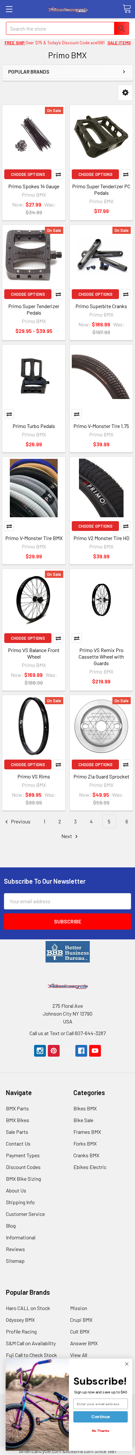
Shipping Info (20, 1202)
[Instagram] (40, 1051)
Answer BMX (84, 1343)
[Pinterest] (54, 1051)
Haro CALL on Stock (28, 1308)
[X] (67, 1051)
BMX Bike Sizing (23, 1179)
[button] (125, 93)
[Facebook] (81, 1051)
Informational (20, 1237)
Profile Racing (21, 1331)
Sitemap (15, 1261)
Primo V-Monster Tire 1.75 (101, 426)
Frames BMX (87, 1132)
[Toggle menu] (9, 9)
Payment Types (23, 1155)
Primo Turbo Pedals (33, 426)
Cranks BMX (86, 1155)
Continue (99, 1416)
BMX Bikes (17, 1120)
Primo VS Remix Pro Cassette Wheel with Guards (101, 656)
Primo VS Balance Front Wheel (34, 653)
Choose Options (28, 174)
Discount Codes (23, 1167)
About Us (16, 1190)
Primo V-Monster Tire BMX (34, 538)
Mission (78, 1308)
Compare (58, 174)
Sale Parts (17, 1132)
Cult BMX (79, 1331)
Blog (11, 1225)
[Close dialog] (125, 1364)
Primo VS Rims (33, 776)
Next (67, 836)
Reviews (15, 1249)
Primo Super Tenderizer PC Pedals (101, 189)
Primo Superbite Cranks (101, 306)
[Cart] (127, 9)
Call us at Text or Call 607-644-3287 (67, 1033)
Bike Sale (83, 1120)
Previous (20, 821)
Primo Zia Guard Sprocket (101, 776)
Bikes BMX (85, 1108)
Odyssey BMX (20, 1320)
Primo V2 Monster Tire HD (101, 538)
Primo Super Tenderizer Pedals (33, 309)
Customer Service (25, 1214)
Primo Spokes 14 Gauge (33, 186)
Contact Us (18, 1143)
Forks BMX (85, 1143)
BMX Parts (17, 1108)
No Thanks (99, 1430)
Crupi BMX (81, 1320)
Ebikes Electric (89, 1167)
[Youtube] (95, 1051)
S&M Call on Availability (31, 1343)
